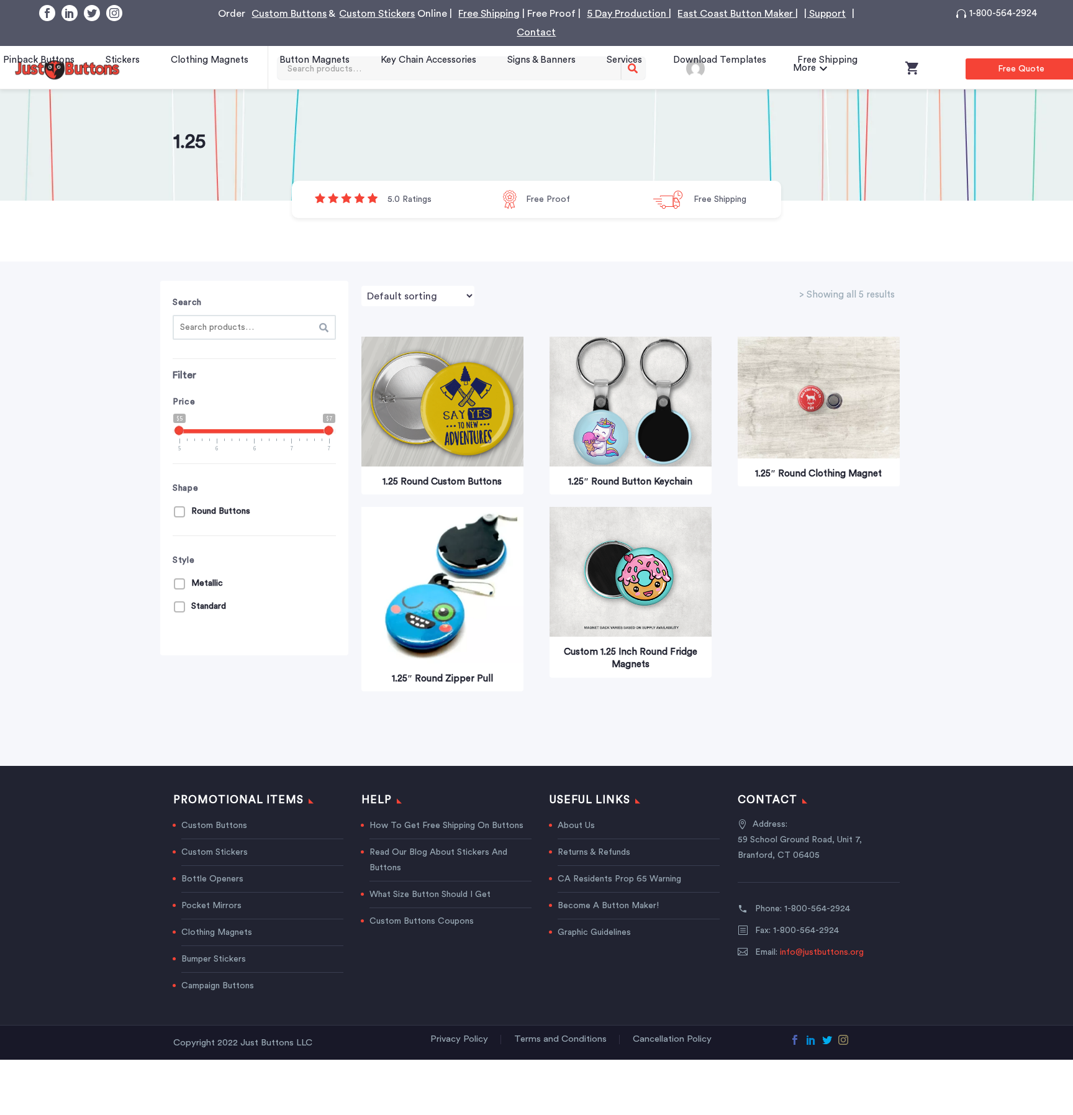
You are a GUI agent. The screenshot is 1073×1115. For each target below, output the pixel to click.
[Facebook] (47, 13)
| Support (825, 14)
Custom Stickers (377, 14)
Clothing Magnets (209, 60)
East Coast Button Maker (736, 14)
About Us (576, 825)
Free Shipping (489, 14)
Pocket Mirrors (211, 905)
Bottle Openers (212, 879)
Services (624, 60)
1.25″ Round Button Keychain (630, 481)
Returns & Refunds (594, 852)
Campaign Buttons (217, 985)
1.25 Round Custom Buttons (442, 481)
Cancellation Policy (672, 1039)
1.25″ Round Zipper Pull (442, 678)
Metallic (207, 583)
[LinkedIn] (69, 13)
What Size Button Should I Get (430, 894)
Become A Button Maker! (608, 905)
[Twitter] (92, 13)
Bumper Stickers (213, 959)
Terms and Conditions (560, 1039)
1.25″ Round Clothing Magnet (818, 473)
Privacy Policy (459, 1039)
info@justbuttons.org (822, 952)
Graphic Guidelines (594, 932)
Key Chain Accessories (428, 60)
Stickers (123, 60)
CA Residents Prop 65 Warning (619, 879)
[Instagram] (114, 13)
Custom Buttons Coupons (421, 921)
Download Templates (719, 60)
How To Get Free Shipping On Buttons (446, 825)
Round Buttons (220, 511)
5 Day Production (628, 14)
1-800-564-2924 (1003, 13)
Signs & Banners (541, 60)
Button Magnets (314, 60)
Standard (208, 606)
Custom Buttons (289, 14)
